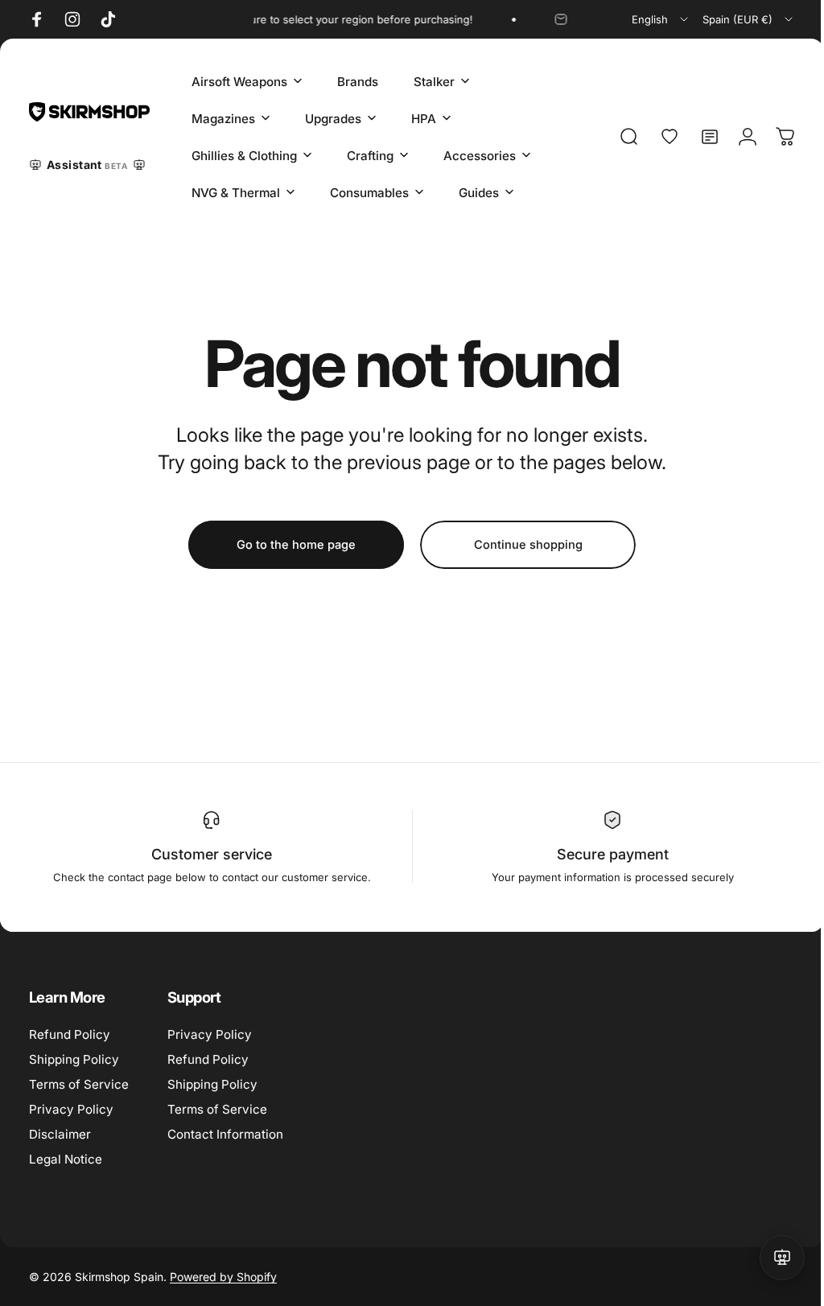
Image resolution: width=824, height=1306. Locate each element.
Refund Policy (69, 1034)
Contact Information (225, 1134)
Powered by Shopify (223, 1276)
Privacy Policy (71, 1109)
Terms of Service (79, 1084)
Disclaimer (60, 1134)
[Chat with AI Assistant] (770, 1257)
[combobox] (661, 19)
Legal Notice (65, 1159)
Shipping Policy (74, 1059)
